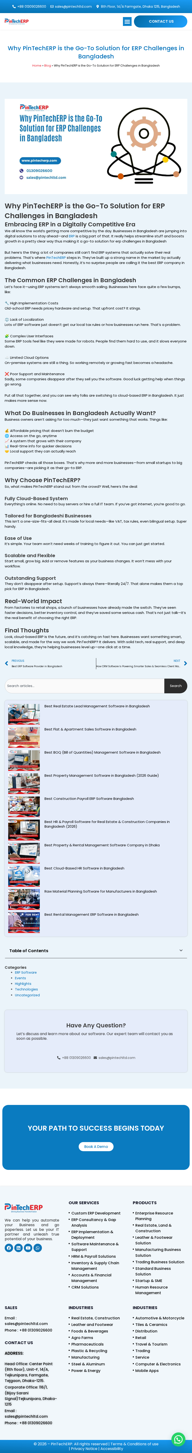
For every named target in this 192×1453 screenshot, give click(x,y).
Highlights (23, 983)
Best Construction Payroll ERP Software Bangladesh (89, 798)
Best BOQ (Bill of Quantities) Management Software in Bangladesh (102, 752)
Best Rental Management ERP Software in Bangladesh (91, 914)
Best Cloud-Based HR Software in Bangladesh (84, 868)
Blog (47, 66)
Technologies (26, 989)
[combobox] (84, 686)
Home (36, 66)
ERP (72, 236)
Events (20, 978)
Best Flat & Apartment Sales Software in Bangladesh (90, 729)
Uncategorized (27, 995)
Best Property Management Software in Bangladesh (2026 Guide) (101, 775)
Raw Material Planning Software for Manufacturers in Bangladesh (100, 891)
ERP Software (26, 972)
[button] (127, 21)
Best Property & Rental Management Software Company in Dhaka (102, 845)
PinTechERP (56, 257)
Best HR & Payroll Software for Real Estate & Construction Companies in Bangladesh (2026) (107, 824)
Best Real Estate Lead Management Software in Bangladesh (97, 706)
